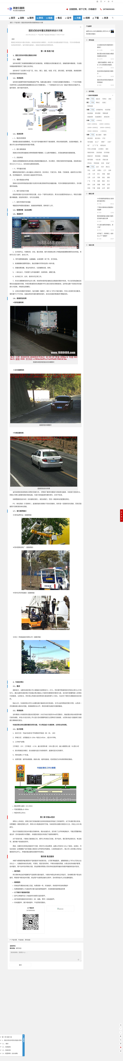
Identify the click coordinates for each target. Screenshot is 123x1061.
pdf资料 (99, 249)
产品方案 (17, 22)
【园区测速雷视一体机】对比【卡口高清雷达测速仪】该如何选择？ (105, 65)
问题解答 (107, 269)
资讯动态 (52, 35)
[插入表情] (78, 959)
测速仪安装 (90, 275)
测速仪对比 (90, 272)
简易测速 (100, 263)
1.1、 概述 (5, 1043)
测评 (99, 266)
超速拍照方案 (91, 264)
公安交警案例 (102, 258)
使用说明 (89, 252)
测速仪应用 (107, 249)
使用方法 (107, 261)
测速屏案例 (91, 249)
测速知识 (90, 261)
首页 (11, 22)
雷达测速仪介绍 (92, 278)
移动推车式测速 (99, 252)
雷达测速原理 (91, 258)
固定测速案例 (101, 272)
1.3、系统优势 (6, 1050)
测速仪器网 (18, 8)
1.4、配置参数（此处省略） (10, 1053)
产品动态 (46, 35)
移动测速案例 (91, 255)
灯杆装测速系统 (104, 255)
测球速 (100, 269)
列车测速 (99, 275)
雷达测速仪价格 (107, 266)
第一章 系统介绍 (7, 1037)
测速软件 (109, 252)
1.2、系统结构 (6, 1047)
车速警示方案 (91, 266)
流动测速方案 (98, 261)
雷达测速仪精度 (92, 269)
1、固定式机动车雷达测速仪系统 (12, 1040)
